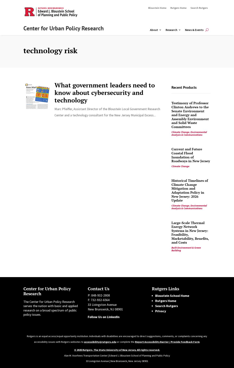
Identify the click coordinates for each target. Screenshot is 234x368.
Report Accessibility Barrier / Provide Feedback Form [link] (167, 341)
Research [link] (171, 30)
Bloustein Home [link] (157, 8)
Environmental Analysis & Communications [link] (189, 133)
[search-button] (207, 30)
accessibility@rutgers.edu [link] (100, 341)
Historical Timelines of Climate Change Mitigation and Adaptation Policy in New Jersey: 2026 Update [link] (189, 190)
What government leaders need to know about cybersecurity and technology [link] (104, 92)
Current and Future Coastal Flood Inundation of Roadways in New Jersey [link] (190, 155)
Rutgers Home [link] (178, 8)
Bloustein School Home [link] (172, 296)
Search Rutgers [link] (199, 8)
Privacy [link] (160, 311)
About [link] (154, 30)
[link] (37, 95)
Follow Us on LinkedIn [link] (104, 317)
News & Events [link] (194, 30)
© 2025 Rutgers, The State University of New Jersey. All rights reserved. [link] (117, 350)
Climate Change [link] (180, 132)
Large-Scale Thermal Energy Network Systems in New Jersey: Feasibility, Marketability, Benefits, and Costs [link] (190, 233)
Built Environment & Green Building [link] (186, 249)
